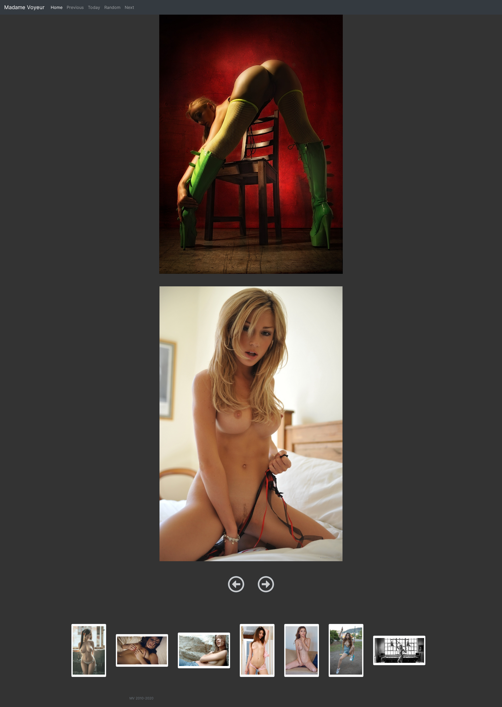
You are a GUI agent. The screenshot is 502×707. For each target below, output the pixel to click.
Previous (75, 7)
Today (94, 7)
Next (129, 7)
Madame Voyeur (24, 7)
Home (58, 7)
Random (112, 7)
